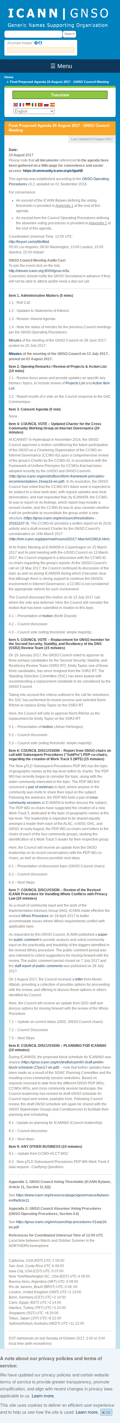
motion (47, 616)
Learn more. (43, 1395)
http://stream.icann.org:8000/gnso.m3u (39, 271)
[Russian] (46, 104)
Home (8, 77)
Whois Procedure (35, 916)
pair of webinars (41, 787)
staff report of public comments (39, 966)
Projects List (75, 383)
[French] (22, 104)
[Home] (57, 17)
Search (69, 33)
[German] (28, 104)
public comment (26, 940)
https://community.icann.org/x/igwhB (53, 171)
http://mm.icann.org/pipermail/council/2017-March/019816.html (59, 539)
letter (79, 979)
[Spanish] (52, 104)
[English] (16, 104)
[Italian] (34, 104)
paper (102, 934)
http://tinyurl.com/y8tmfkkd (29, 242)
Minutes (15, 340)
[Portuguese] (40, 104)
